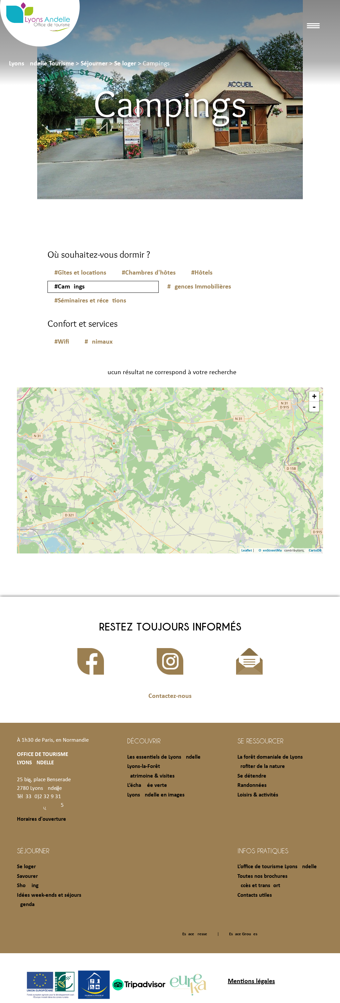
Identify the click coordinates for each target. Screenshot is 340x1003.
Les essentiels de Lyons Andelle (164, 757)
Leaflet (246, 550)
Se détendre (251, 776)
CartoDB (315, 550)
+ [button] (314, 396)
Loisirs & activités (257, 795)
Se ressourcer (260, 740)
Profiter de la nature (261, 766)
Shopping (28, 885)
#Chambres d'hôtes (149, 273)
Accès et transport (258, 885)
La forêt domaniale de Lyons (270, 757)
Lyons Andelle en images (156, 795)
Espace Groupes (243, 934)
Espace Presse (194, 934)
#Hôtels (201, 273)
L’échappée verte (147, 785)
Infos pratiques (262, 850)
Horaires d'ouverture (41, 819)
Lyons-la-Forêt (143, 766)
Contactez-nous (170, 696)
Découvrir (143, 740)
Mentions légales (251, 981)
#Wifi (61, 342)
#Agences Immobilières (199, 287)
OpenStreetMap (271, 550)
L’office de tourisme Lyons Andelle (277, 867)
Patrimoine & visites (151, 776)
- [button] (314, 406)
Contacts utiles (254, 895)
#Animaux (99, 342)
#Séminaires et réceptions (90, 300)
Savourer (27, 876)
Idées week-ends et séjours (49, 895)
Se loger (26, 867)
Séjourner (33, 850)
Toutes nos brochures (262, 876)
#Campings (69, 287)
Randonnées (252, 785)
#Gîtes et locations (80, 273)
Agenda (26, 904)
